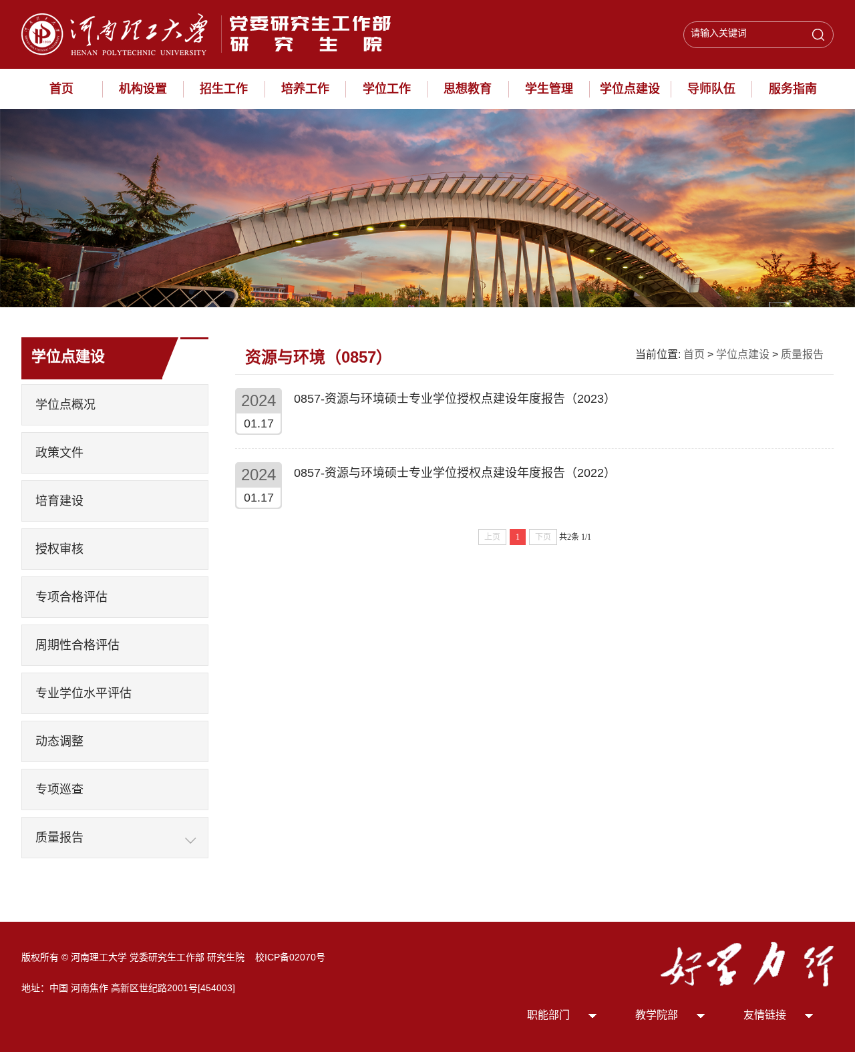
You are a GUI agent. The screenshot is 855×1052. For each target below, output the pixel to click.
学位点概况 (65, 404)
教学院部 (656, 1015)
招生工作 (224, 89)
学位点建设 (630, 89)
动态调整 (59, 741)
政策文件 (59, 453)
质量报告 (59, 837)
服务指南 (793, 89)
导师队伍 (711, 89)
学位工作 (387, 89)
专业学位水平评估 (83, 693)
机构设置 (143, 89)
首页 (61, 89)
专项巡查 (59, 789)
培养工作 (305, 89)
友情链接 (764, 1015)
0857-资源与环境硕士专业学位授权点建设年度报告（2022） (455, 473)
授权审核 (59, 549)
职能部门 (548, 1015)
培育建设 (59, 501)
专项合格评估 (71, 597)
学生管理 (549, 89)
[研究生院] (211, 33)
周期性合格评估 (77, 645)
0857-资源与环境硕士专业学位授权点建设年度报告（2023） (455, 398)
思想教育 (468, 89)
